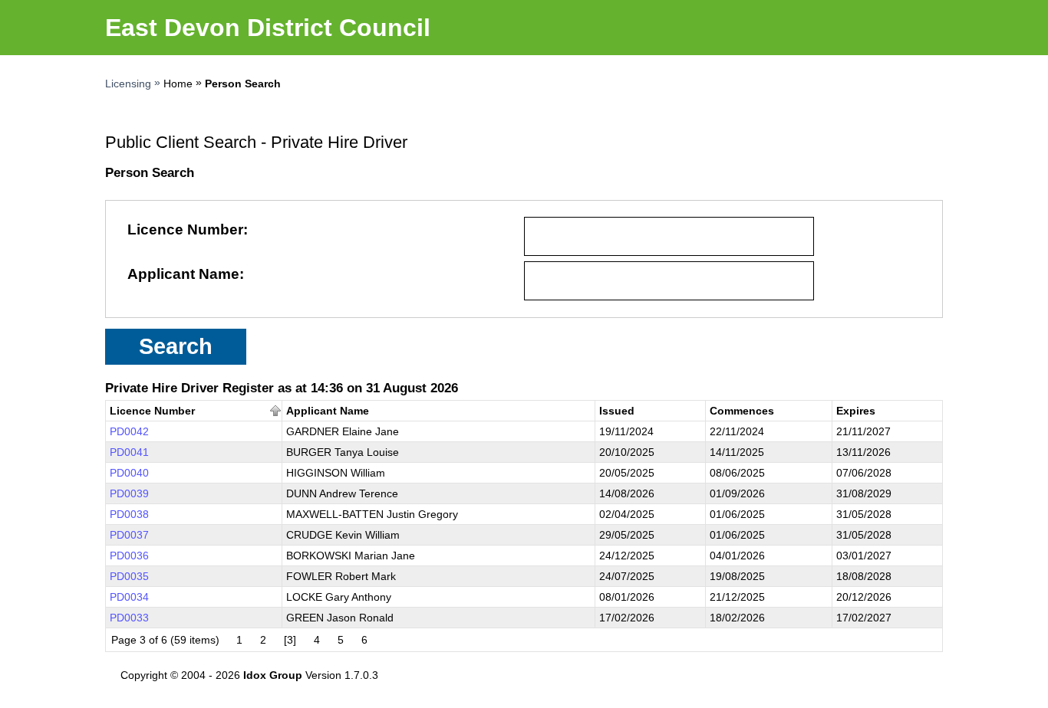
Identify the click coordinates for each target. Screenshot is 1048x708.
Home (178, 83)
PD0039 (129, 493)
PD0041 (129, 452)
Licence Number (185, 229)
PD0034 (129, 597)
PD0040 (129, 473)
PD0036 (129, 555)
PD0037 (129, 535)
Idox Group (272, 675)
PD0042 (129, 431)
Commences (742, 411)
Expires (855, 411)
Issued (616, 411)
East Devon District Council (267, 27)
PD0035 (129, 576)
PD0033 (129, 617)
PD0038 (129, 514)
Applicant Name (183, 274)
